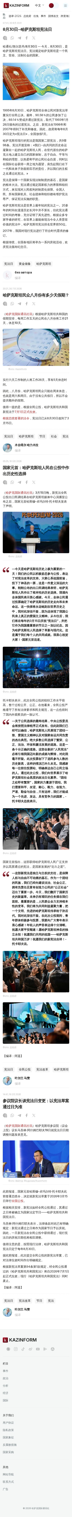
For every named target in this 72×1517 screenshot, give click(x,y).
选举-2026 (15, 16)
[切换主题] (53, 5)
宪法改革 (42, 1069)
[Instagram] (5, 38)
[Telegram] (19, 38)
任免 (36, 16)
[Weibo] (30, 1349)
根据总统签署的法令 (16, 418)
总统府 (27, 16)
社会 (54, 436)
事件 (43, 16)
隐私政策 (8, 1430)
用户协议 (8, 1422)
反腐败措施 (10, 1444)
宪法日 (8, 264)
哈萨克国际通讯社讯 (19, 314)
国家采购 (8, 1452)
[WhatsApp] (12, 38)
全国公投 (17, 1201)
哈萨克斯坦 (43, 264)
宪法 (65, 436)
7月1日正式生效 (25, 412)
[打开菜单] (65, 5)
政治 (5, 1378)
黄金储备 (25, 264)
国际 (5, 1400)
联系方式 (8, 1481)
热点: (4, 16)
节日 (42, 436)
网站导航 (8, 1474)
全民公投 (25, 1069)
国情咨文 (53, 16)
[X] (34, 38)
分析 (5, 1385)
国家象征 (8, 1437)
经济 (5, 1393)
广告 (5, 1489)
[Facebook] (26, 38)
